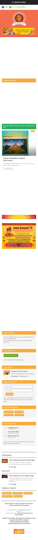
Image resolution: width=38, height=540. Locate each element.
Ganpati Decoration (7, 496)
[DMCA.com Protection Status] (19, 529)
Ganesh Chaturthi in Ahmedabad (19, 521)
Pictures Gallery (19, 411)
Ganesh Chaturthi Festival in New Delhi (19, 523)
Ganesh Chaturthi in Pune (28, 518)
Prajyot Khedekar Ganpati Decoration (14, 159)
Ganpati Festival (19, 414)
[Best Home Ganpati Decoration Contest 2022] (19, 224)
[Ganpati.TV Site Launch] (7, 372)
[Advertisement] (19, 58)
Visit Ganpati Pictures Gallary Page (21, 475)
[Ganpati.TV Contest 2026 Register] (19, 28)
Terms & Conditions (23, 505)
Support (17, 503)
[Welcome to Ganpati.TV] (19, 215)
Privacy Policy (13, 505)
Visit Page (9, 168)
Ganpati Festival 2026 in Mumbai (11, 518)
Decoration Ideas (8, 411)
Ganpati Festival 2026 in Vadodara (19, 520)
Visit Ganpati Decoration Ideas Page (22, 460)
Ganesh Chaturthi (8, 414)
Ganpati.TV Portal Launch (19, 371)
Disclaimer (30, 503)
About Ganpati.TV (10, 503)
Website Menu (20, 2)
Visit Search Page (11, 355)
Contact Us (23, 503)
